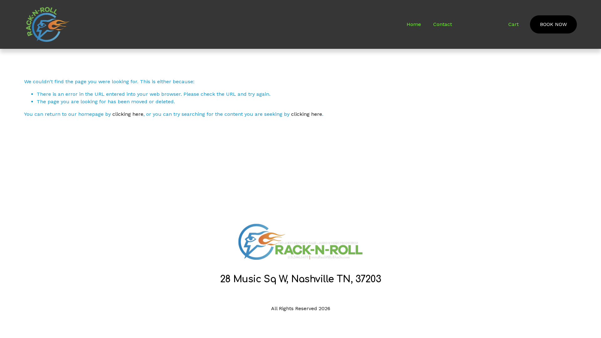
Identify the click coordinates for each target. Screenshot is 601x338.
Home (414, 24)
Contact (442, 24)
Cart (513, 24)
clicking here (127, 114)
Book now (553, 24)
